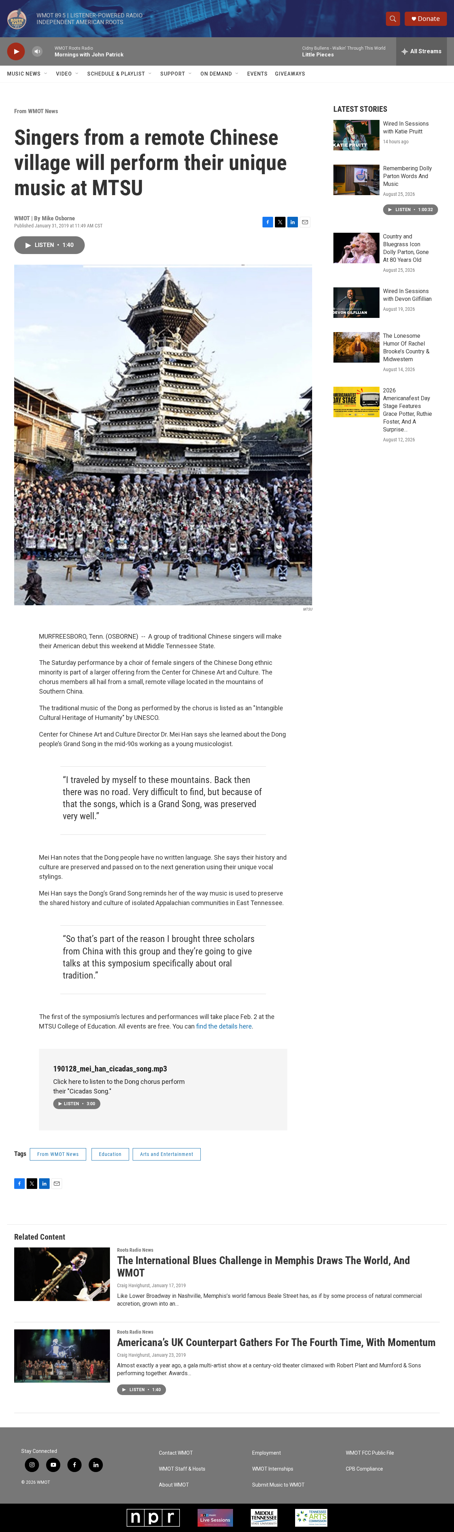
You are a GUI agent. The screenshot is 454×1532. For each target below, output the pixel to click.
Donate (429, 18)
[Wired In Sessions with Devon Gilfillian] (356, 302)
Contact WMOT (176, 1453)
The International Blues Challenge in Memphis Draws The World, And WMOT (263, 1266)
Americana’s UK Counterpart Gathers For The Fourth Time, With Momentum (276, 1342)
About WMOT (174, 1485)
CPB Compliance (364, 1469)
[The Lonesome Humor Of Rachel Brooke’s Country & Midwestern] (356, 347)
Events (257, 74)
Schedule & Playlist (116, 74)
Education (110, 1154)
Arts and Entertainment (166, 1154)
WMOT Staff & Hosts (182, 1469)
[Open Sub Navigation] (46, 74)
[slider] (49, 51)
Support (172, 74)
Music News (24, 74)
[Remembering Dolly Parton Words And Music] (356, 180)
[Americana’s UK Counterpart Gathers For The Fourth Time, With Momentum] (62, 1356)
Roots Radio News (135, 1250)
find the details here (224, 1026)
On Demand (216, 74)
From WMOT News (36, 111)
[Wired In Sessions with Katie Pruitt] (356, 135)
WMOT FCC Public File (370, 1453)
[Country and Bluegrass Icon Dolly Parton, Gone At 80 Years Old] (356, 248)
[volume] (37, 52)
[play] (16, 52)
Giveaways (290, 74)
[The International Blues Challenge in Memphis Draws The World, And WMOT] (62, 1274)
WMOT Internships (272, 1469)
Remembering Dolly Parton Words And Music (407, 176)
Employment (266, 1453)
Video (64, 74)
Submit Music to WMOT (278, 1485)
